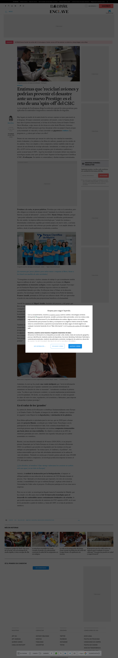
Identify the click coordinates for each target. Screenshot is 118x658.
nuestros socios (55, 315)
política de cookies (74, 326)
